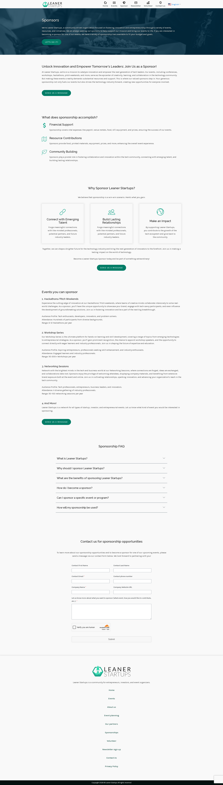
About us (111, 707)
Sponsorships (111, 732)
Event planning (111, 715)
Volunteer (111, 741)
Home (111, 690)
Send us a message (56, 93)
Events (111, 698)
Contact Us (111, 758)
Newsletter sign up (111, 749)
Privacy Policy (111, 766)
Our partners (111, 724)
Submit (111, 639)
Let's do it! (51, 42)
